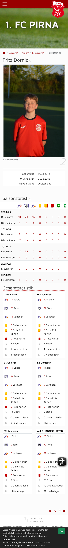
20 (45, 299)
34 (26, 251)
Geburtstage (57, 526)
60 (45, 435)
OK (61, 531)
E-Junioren (38, 52)
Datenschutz (9, 539)
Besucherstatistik (12, 526)
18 (19, 216)
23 (26, 216)
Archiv (25, 52)
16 (33, 216)
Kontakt (28, 526)
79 (45, 444)
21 (45, 453)
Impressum (41, 526)
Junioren (13, 52)
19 (26, 240)
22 (45, 308)
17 (19, 240)
